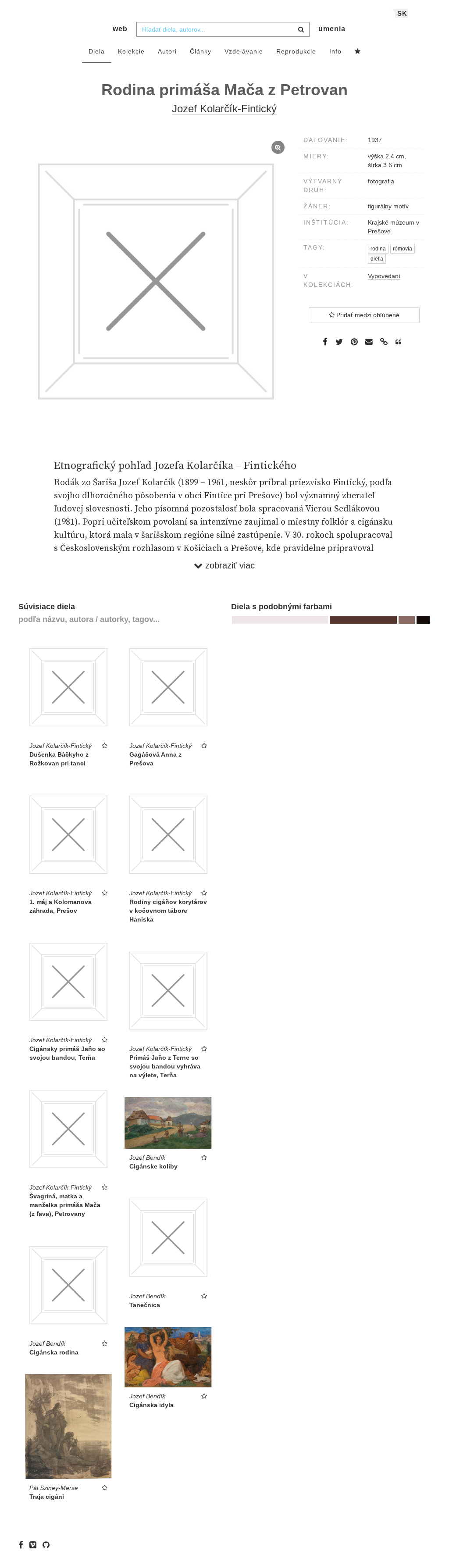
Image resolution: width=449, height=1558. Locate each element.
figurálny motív (388, 206)
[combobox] (223, 29)
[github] (48, 1544)
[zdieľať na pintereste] (354, 341)
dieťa (377, 259)
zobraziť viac (229, 565)
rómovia (402, 249)
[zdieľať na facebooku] (325, 341)
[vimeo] (35, 1544)
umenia (332, 28)
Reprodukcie (296, 51)
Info (335, 51)
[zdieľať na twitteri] (339, 341)
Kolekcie (131, 51)
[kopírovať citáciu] (398, 342)
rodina (378, 249)
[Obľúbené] (357, 51)
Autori (167, 51)
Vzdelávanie (243, 51)
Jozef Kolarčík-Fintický (224, 108)
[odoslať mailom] (369, 342)
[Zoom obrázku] (156, 281)
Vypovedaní (384, 275)
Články (200, 51)
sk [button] (402, 13)
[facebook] (23, 1544)
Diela (97, 51)
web (120, 28)
